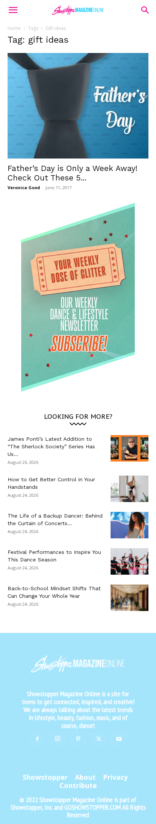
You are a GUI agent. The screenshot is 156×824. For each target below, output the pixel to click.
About (85, 777)
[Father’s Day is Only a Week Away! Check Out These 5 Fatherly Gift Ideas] (78, 106)
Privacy (115, 777)
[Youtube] (118, 739)
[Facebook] (37, 739)
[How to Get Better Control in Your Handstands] (129, 489)
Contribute (78, 785)
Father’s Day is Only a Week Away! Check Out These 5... (72, 172)
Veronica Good (24, 187)
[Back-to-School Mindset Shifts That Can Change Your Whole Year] (129, 598)
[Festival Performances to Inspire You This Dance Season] (129, 561)
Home (14, 28)
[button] (13, 10)
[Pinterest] (78, 739)
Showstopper (45, 777)
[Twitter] (98, 739)
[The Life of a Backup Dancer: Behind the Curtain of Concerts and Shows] (129, 525)
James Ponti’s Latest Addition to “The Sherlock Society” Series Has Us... (51, 446)
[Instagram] (57, 738)
